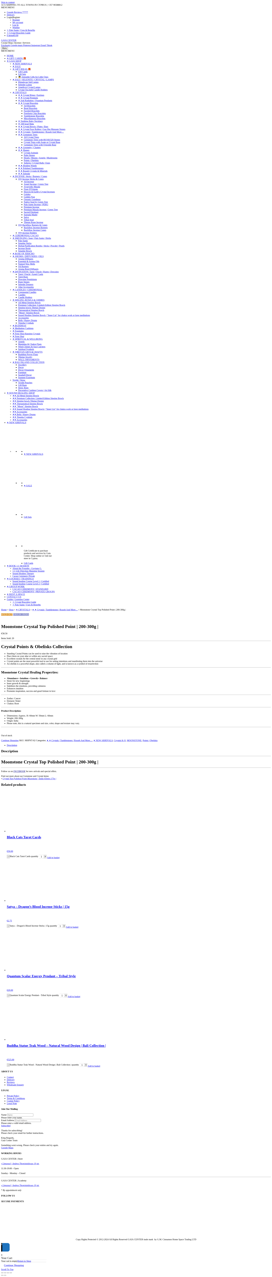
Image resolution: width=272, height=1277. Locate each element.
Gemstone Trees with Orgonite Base (40, 145)
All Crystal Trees (31, 137)
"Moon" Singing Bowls (28, 313)
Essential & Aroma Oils (28, 261)
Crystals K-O (120, 740)
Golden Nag (29, 197)
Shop (11, 610)
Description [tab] (12, 745)
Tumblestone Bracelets (34, 116)
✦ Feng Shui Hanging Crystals (26, 333)
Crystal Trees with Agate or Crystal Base (42, 142)
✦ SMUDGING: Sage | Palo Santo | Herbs (31, 238)
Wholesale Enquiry (15, 1085)
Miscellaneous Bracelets (34, 118)
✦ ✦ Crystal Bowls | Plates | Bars (33, 126)
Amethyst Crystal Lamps (29, 87)
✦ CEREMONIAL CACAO (25, 235)
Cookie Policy (13, 1101)
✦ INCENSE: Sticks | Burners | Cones (29, 176)
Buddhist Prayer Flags (28, 354)
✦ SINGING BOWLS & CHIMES (28, 300)
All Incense (29, 181)
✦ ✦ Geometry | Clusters (29, 147)
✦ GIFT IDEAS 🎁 (21, 69)
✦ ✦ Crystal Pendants (28, 98)
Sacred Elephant (31, 212)
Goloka (27, 194)
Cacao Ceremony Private (23, 576)
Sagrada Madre (30, 214)
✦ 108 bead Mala (26, 124)
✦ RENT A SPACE (16, 594)
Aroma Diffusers (25, 259)
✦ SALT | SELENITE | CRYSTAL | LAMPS (33, 79)
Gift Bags (22, 385)
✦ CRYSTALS (19, 92)
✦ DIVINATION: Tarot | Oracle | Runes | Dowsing (35, 272)
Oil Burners (23, 266)
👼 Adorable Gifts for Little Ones (33, 77)
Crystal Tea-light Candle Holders (33, 90)
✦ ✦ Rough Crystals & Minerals (32, 171)
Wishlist (16, 27)
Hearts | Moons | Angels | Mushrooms (40, 158)
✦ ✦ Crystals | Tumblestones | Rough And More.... (41, 132)
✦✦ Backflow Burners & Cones (32, 225)
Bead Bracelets (30, 108)
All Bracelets (29, 106)
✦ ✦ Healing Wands (27, 165)
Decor (21, 367)
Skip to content (8, 2)
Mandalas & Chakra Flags (30, 344)
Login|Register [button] (13, 17)
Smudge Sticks (24, 243)
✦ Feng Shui (18, 336)
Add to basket (53, 857)
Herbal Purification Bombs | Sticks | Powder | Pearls (41, 246)
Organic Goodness (32, 199)
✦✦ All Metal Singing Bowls (25, 395)
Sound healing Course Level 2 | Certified (30, 584)
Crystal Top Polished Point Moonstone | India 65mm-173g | (29, 778)
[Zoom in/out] (2, 1272)
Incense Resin (24, 248)
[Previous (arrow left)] (2, 1275)
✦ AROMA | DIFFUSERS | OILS (28, 256)
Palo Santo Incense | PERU (36, 204)
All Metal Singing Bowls (29, 302)
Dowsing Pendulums (27, 279)
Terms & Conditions (16, 1098)
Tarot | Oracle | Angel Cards (30, 274)
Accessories (23, 318)
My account (17, 22)
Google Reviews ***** (17, 12)
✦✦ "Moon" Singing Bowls (25, 406)
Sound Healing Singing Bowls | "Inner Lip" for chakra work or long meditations (54, 315)
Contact (10, 1077)
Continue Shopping (10, 740)
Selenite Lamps (25, 84)
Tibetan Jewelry (25, 357)
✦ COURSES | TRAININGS (20, 579)
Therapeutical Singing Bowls (31, 310)
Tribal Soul (29, 220)
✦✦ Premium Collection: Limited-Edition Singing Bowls (38, 398)
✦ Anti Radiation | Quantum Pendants (35, 100)
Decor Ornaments (26, 370)
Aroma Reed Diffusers (28, 269)
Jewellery (22, 365)
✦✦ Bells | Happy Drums (24, 414)
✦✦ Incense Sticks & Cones (31, 179)
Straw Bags (23, 388)
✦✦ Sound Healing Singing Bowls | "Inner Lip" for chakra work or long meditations (50, 409)
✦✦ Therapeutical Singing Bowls (27, 404)
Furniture (22, 372)
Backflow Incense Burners (36, 227)
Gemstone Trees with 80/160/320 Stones (42, 140)
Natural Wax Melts (26, 264)
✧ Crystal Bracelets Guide (18, 33)
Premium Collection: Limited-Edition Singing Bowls (41, 305)
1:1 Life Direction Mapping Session (28, 571)
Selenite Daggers (25, 284)
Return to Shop (24, 1261)
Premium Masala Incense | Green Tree (41, 209)
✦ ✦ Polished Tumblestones (30, 168)
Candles (21, 295)
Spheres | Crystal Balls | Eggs (37, 163)
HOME (10, 55)
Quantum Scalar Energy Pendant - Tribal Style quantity (34, 995)
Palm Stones (29, 155)
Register (16, 20)
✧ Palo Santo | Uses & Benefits (21, 30)
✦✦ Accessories (19, 412)
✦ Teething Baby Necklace (30, 121)
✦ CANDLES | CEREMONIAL (27, 289)
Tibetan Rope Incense (33, 222)
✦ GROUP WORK (16, 586)
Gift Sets (22, 74)
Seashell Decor (25, 375)
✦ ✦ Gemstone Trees (27, 134)
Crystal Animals (31, 153)
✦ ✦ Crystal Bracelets (28, 103)
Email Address (7, 1120)
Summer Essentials (26, 377)
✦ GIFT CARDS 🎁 (16, 58)
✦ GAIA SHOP (14, 61)
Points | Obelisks (31, 160)
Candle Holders (25, 297)
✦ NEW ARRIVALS (22, 64)
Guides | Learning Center (18, 599)
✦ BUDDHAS (19, 325)
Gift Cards (22, 71)
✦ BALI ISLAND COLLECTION (28, 362)
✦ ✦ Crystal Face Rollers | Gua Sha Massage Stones (41, 129)
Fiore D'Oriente (31, 189)
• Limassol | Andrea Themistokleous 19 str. (20, 1163)
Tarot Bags (23, 277)
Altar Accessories (26, 287)
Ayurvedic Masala (32, 186)
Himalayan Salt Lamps (28, 82)
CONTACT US (14, 597)
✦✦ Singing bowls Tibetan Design (28, 401)
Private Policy (13, 1096)
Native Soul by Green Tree (36, 202)
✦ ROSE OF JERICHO (23, 253)
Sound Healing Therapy (23, 573)
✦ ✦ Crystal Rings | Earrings (31, 95)
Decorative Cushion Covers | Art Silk (34, 390)
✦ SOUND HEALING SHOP (21, 393)
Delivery (11, 15)
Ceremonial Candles (27, 292)
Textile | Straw (18, 380)
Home (4, 610)
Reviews (11, 1082)
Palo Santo (23, 241)
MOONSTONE (134, 740)
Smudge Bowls (25, 251)
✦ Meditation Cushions (22, 328)
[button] (8, 7)
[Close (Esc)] (11, 1272)
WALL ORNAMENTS (28, 359)
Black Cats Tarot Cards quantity (24, 856)
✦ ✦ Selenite (24, 173)
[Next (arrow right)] (5, 1275)
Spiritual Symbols (26, 349)
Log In (15, 25)
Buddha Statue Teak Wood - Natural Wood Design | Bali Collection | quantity (44, 1065)
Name (4, 1115)
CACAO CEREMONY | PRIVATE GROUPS (33, 591)
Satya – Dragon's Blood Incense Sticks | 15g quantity (33, 926)
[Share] (8, 1272)
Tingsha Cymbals (26, 323)
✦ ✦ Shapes (23, 150)
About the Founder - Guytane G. (27, 568)
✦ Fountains (18, 331)
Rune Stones (23, 282)
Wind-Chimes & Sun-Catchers (31, 346)
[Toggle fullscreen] (5, 1272)
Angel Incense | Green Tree (36, 184)
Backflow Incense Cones (35, 230)
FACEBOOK (19, 771)
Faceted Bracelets (32, 111)
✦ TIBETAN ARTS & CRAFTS (27, 352)
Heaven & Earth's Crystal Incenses (39, 192)
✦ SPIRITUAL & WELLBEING (27, 339)
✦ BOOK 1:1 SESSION (18, 566)
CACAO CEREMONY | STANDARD (30, 589)
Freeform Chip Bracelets (35, 113)
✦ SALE (16, 66)
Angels (21, 341)
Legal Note (12, 1103)
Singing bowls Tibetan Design (31, 307)
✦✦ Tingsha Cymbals (22, 417)
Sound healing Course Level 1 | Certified (30, 581)
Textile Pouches (25, 382)
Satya (26, 217)
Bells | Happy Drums (27, 320)
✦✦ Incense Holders (27, 233)
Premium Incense (31, 207)
